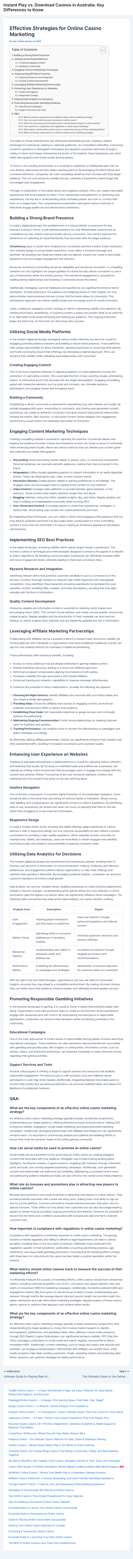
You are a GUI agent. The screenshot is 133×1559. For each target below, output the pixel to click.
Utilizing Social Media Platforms (31, 59)
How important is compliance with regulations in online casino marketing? (56, 126)
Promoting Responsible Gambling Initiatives (37, 103)
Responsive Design (28, 95)
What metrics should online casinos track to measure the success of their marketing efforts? (64, 129)
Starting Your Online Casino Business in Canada (36, 1525)
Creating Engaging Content (32, 63)
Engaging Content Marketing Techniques (36, 69)
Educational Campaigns (30, 106)
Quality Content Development (33, 81)
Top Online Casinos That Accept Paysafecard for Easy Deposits (45, 1496)
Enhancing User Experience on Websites (36, 88)
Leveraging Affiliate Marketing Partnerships (37, 84)
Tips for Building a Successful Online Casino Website (39, 1501)
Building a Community (29, 66)
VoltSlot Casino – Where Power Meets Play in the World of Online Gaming (51, 1445)
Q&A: (17, 113)
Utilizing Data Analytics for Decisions (33, 99)
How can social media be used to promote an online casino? (50, 120)
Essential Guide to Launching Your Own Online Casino (40, 1537)
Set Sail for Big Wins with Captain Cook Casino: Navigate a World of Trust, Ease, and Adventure (64, 1460)
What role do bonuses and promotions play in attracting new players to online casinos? (62, 123)
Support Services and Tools (32, 110)
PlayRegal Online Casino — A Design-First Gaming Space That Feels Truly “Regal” (56, 1400)
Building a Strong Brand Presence (32, 55)
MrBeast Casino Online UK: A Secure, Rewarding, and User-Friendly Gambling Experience (60, 1478)
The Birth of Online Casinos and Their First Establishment (42, 1543)
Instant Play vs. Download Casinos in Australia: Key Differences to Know (53, 7)
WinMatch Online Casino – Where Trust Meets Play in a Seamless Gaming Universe (57, 1472)
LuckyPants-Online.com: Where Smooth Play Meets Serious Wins (46, 1433)
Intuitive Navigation (28, 92)
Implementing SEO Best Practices (32, 73)
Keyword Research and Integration (36, 77)
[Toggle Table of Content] (101, 50)
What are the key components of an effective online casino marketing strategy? (58, 117)
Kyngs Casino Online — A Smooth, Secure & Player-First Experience (48, 1406)
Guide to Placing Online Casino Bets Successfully (37, 1519)
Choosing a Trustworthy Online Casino (31, 1531)
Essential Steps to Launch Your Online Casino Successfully (42, 1507)
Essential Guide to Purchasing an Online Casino (36, 1513)
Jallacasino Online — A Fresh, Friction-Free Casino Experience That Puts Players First (58, 1417)
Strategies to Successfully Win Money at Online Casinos (41, 1490)
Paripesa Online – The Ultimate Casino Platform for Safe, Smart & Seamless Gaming (57, 1439)
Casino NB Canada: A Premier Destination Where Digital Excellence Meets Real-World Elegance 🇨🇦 (65, 1466)
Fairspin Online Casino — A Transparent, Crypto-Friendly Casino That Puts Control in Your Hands (65, 1412)
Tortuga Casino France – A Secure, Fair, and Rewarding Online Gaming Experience (56, 1484)
